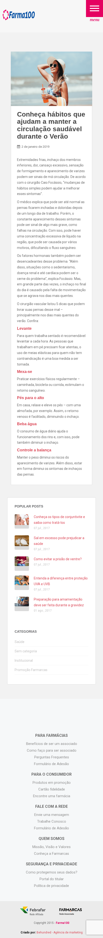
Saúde (19, 642)
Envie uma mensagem (51, 815)
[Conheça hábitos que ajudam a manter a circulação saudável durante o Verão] (51, 79)
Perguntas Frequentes (51, 757)
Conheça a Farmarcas (51, 853)
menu (94, 20)
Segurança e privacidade (51, 864)
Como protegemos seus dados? (51, 872)
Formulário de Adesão (51, 764)
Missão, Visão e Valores (51, 847)
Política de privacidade (51, 886)
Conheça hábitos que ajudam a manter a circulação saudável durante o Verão (51, 125)
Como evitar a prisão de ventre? (58, 559)
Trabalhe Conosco (51, 821)
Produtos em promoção (52, 782)
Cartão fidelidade (51, 789)
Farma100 (19, 15)
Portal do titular (52, 879)
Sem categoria (26, 651)
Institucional (24, 660)
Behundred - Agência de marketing (60, 932)
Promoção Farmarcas (31, 670)
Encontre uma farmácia (51, 796)
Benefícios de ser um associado (51, 744)
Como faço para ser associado (51, 750)
